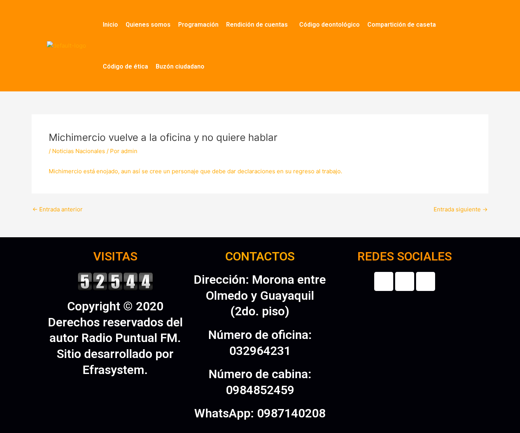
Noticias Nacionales (78, 151)
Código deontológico (329, 24)
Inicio (110, 24)
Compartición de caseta (401, 24)
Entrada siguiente (461, 209)
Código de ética (125, 66)
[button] (258, 25)
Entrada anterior (57, 209)
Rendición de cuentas (257, 24)
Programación (198, 24)
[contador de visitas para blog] (115, 280)
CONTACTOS (260, 256)
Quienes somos (148, 24)
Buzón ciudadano (180, 66)
